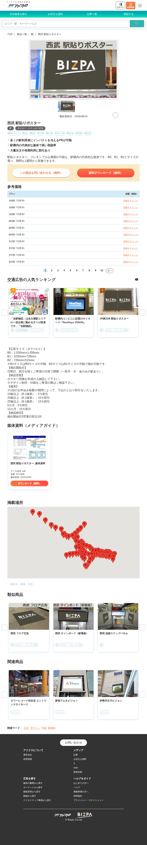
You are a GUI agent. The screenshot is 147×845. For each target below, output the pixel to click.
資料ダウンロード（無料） (106, 172)
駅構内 (52, 728)
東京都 (50, 133)
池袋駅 (89, 133)
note (76, 767)
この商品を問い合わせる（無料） (41, 172)
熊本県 (71, 133)
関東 (33, 133)
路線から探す (29, 796)
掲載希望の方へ (81, 791)
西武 (25, 133)
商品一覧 (22, 34)
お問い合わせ (73, 742)
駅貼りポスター (15, 133)
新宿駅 (80, 133)
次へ (109, 270)
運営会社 (27, 755)
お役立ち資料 (55, 14)
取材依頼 (78, 772)
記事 (76, 755)
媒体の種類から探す (33, 783)
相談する (129, 14)
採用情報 (27, 759)
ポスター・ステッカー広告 (30, 128)
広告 (26, 728)
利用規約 (78, 796)
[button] (76, 553)
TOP (10, 34)
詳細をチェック (130, 200)
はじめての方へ (81, 783)
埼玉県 (41, 133)
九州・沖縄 (60, 133)
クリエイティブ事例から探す (37, 800)
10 (101, 270)
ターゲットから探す (33, 787)
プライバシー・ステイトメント (89, 800)
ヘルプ (77, 787)
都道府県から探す (32, 791)
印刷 (44, 728)
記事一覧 (92, 14)
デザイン (35, 728)
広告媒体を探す (18, 14)
